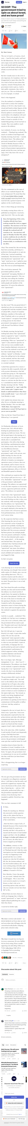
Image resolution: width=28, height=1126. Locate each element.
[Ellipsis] (26, 989)
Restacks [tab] (11, 974)
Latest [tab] (7, 1045)
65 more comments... (6, 1037)
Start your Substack (10, 1118)
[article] (14, 1054)
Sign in (24, 2)
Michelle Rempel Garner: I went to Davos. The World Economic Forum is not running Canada (9, 1064)
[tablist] (8, 974)
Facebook (5, 950)
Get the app (22, 1118)
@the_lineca (9, 948)
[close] (23, 1077)
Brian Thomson (9, 989)
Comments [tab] (5, 974)
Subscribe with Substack (15, 1103)
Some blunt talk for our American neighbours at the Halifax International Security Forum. (10, 1054)
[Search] (25, 1045)
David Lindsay (8, 1020)
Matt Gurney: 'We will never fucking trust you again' (10, 1050)
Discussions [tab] (13, 1045)
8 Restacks (20, 957)
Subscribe (19, 2)
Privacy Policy (19, 1110)
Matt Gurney (8, 25)
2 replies (8, 1015)
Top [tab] (3, 1045)
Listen (24, 26)
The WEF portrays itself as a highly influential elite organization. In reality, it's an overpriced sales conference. (9, 1069)
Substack (6, 1122)
